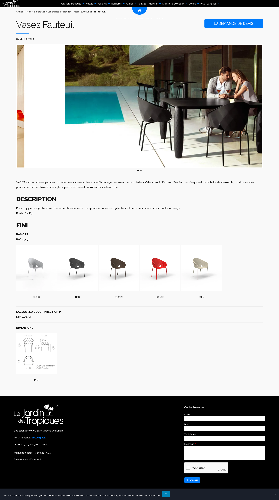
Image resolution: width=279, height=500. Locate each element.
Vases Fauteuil (81, 12)
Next (267, 106)
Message (190, 444)
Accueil (19, 12)
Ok (166, 494)
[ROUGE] (160, 268)
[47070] (36, 353)
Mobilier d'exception (35, 12)
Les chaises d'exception (59, 12)
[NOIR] (77, 268)
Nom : (188, 414)
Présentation (21, 459)
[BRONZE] (119, 268)
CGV (48, 452)
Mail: (187, 424)
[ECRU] (201, 268)
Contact (39, 452)
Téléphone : (191, 434)
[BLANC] (36, 268)
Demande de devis (235, 23)
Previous (12, 106)
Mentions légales (23, 452)
